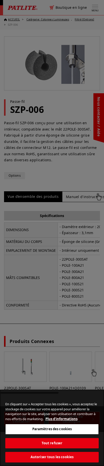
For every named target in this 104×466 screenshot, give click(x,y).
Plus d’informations (61, 419)
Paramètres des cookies (52, 429)
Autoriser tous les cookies (52, 457)
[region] (52, 428)
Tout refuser (52, 443)
